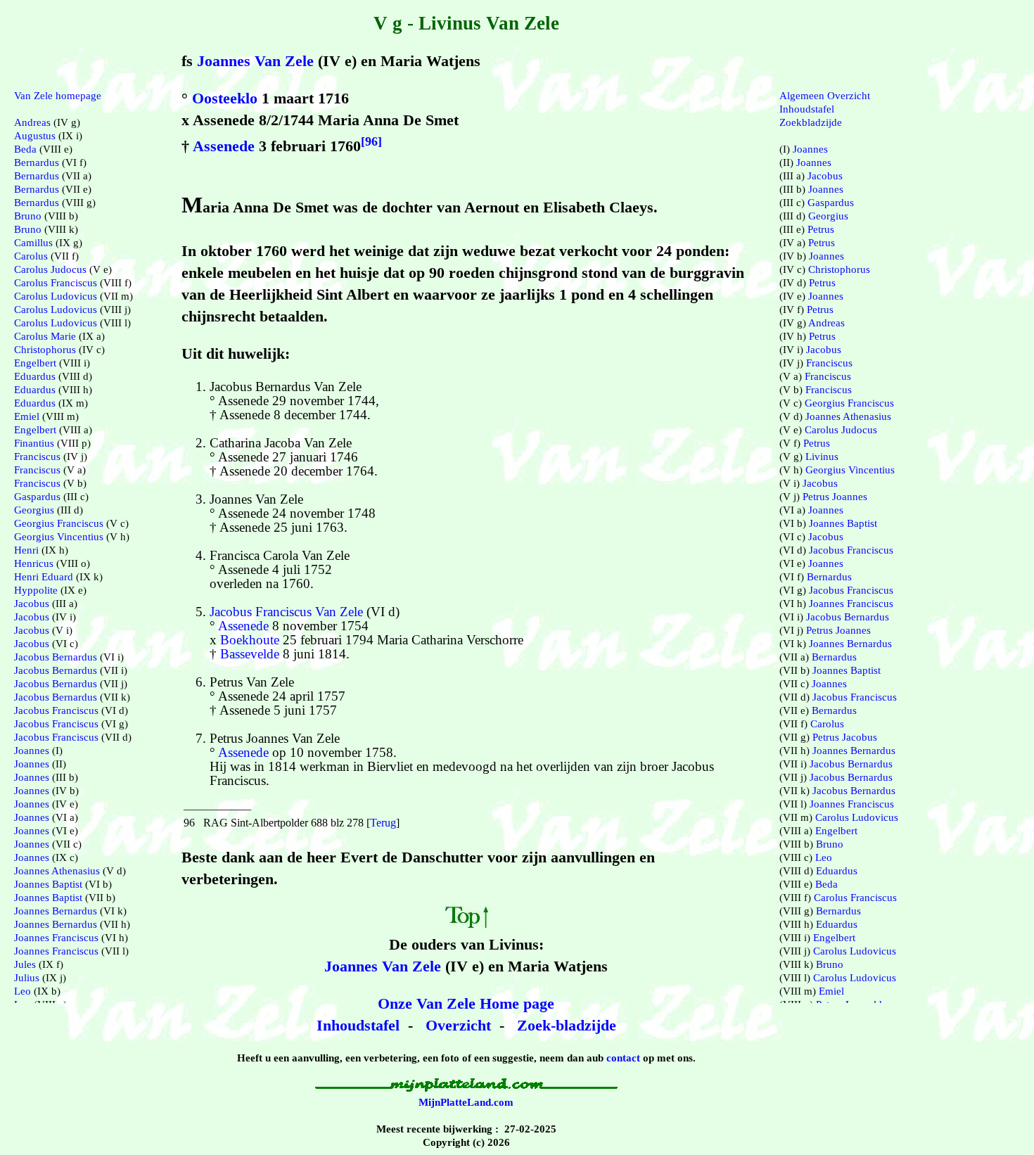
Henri (26, 550)
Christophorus (45, 349)
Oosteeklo (224, 98)
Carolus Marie (45, 336)
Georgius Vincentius (58, 536)
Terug (383, 823)
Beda (25, 149)
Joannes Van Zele (255, 61)
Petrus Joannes (835, 496)
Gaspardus (37, 496)
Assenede (224, 146)
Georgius (34, 510)
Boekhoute (249, 639)
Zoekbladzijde (810, 122)
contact (623, 1058)
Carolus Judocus (50, 269)
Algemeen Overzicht (824, 95)
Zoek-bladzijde (566, 1025)
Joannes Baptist (48, 884)
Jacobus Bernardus (55, 657)
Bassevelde (249, 653)
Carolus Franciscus (55, 282)
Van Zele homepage (57, 95)
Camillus (33, 242)
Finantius (34, 443)
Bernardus (36, 162)
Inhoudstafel (358, 1025)
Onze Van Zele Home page (466, 1003)
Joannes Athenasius (57, 870)
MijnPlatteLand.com (466, 1102)
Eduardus (35, 376)
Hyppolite (36, 590)
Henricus (33, 563)
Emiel (26, 416)
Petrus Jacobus (844, 737)
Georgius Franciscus (58, 523)
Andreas (32, 122)
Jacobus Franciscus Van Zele (286, 611)
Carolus (31, 256)
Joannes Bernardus (55, 911)
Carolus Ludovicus (55, 296)
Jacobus (31, 603)
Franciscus (37, 456)
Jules (25, 964)
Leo (22, 991)
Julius (26, 977)
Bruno (28, 216)
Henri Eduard (43, 576)
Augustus (35, 135)
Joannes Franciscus (56, 937)
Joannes (31, 750)
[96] (371, 141)
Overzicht (458, 1025)
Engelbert (35, 363)
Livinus (821, 456)
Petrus (821, 229)
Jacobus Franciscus (56, 710)
